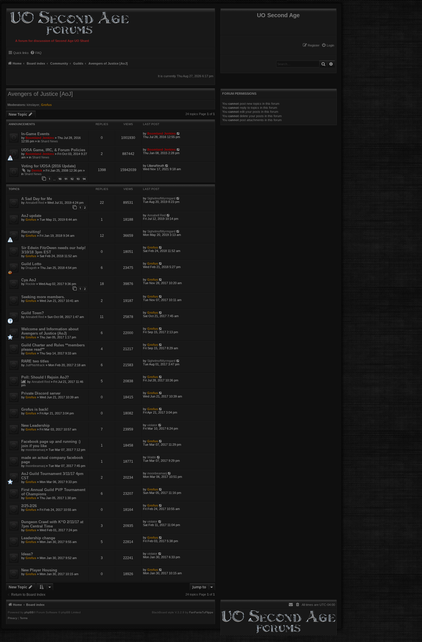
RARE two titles (35, 361)
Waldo (151, 457)
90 (60, 179)
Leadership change (38, 538)
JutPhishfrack (35, 365)
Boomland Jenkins (40, 137)
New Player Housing (39, 570)
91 (66, 179)
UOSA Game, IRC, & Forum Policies (53, 150)
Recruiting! (31, 232)
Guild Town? (32, 313)
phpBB (29, 612)
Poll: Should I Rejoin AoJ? (45, 377)
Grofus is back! (34, 409)
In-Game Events (35, 134)
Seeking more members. (43, 297)
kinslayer (33, 104)
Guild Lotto (31, 264)
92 (72, 179)
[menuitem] (328, 45)
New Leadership (35, 425)
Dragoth (31, 267)
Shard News (49, 141)
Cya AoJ (28, 280)
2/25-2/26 (29, 506)
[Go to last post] (178, 133)
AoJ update (31, 216)
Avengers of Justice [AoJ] (40, 94)
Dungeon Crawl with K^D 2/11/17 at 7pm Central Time (52, 524)
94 (84, 179)
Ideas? (27, 554)
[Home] (68, 22)
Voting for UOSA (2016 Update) (48, 166)
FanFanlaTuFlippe (201, 612)
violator (152, 425)
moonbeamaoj (35, 449)
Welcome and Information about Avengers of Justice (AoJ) (49, 331)
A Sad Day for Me (36, 199)
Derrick (37, 170)
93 (78, 179)
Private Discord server (41, 393)
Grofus (46, 104)
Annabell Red (35, 202)
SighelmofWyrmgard (161, 198)
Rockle (30, 284)
